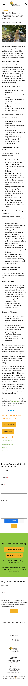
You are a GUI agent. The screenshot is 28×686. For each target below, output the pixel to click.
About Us (13, 635)
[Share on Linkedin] (13, 411)
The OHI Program (7, 440)
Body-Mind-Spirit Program (13, 622)
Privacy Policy (14, 680)
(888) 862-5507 (12, 561)
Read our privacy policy (7, 606)
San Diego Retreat (9, 424)
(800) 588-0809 (14, 661)
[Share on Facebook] (8, 411)
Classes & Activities (7, 444)
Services (4, 447)
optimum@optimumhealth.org (14, 662)
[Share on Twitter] (11, 411)
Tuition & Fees (13, 629)
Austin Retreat (8, 431)
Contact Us (5, 451)
